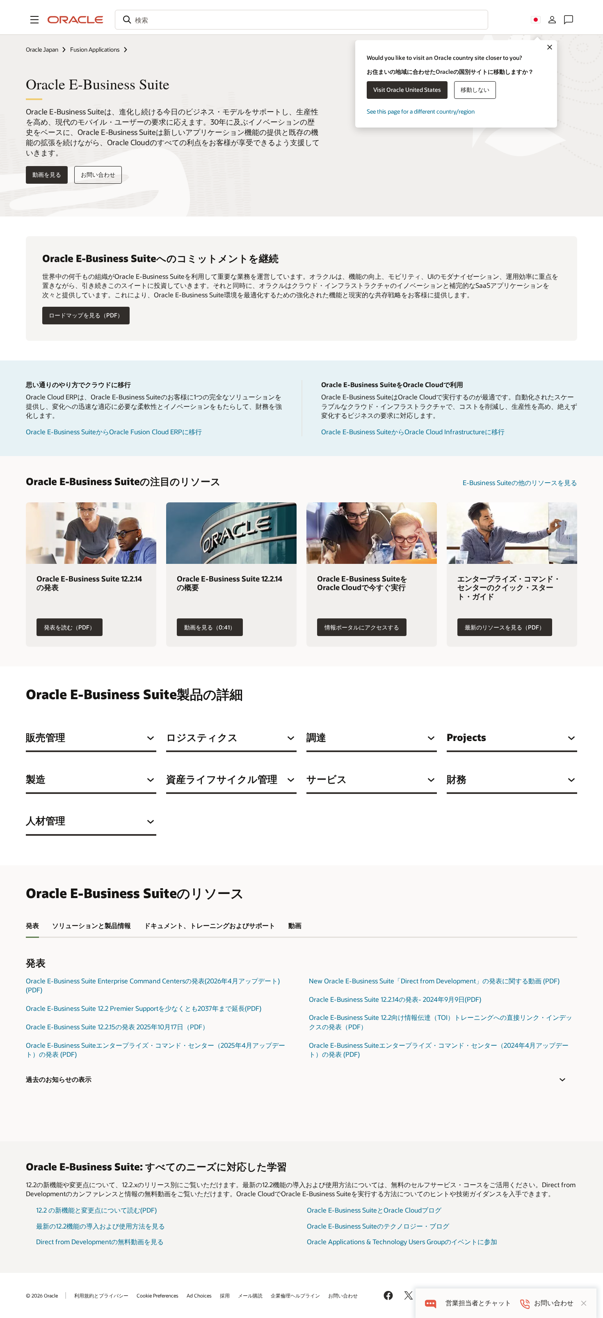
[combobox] (301, 20)
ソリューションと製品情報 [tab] (91, 925)
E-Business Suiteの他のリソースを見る (520, 482)
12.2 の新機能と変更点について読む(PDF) (96, 1210)
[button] (34, 20)
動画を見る (46, 174)
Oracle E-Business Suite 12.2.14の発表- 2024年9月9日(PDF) (395, 999)
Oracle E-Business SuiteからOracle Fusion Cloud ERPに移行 (114, 431)
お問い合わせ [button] (98, 174)
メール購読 (250, 1295)
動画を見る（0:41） (209, 627)
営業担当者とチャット (478, 1303)
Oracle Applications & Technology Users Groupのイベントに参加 (402, 1241)
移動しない (475, 89)
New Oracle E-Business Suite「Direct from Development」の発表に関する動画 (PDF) (434, 980)
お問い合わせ (343, 1295)
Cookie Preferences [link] (157, 1295)
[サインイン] (552, 20)
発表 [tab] (32, 925)
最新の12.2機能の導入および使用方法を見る (100, 1226)
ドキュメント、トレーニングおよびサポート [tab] (209, 925)
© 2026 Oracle (42, 1295)
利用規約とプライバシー (101, 1295)
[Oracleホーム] (75, 19)
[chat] (430, 1303)
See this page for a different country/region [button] (421, 111)
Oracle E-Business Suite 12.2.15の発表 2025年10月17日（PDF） (117, 1026)
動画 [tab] (295, 925)
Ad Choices (199, 1295)
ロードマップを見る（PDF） (86, 315)
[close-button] (583, 1303)
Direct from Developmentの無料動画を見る (100, 1241)
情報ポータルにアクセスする (361, 627)
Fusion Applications (95, 49)
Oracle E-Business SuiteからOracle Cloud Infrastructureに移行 (413, 431)
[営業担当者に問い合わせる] (568, 20)
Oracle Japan (42, 49)
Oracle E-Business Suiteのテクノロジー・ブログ (378, 1226)
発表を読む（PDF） (69, 627)
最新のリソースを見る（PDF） (505, 627)
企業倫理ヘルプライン (295, 1295)
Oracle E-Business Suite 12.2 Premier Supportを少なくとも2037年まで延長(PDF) (143, 1008)
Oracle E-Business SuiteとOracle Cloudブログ (374, 1210)
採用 (225, 1295)
